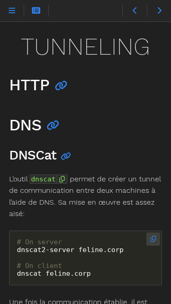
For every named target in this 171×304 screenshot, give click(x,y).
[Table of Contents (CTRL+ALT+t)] (36, 11)
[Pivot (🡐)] (134, 11)
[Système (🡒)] (159, 11)
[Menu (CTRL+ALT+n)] (12, 11)
